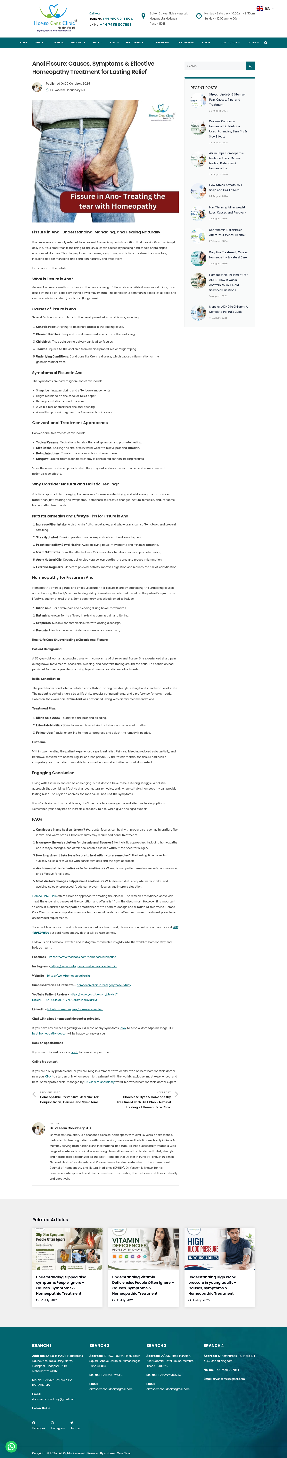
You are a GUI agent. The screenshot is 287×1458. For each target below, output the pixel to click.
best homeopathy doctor (49, 1033)
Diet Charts (134, 42)
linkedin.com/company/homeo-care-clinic (75, 1009)
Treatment (161, 42)
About (39, 42)
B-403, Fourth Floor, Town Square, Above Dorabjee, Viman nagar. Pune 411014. (114, 1361)
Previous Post (69, 1097)
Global (59, 42)
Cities (252, 42)
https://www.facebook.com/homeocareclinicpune (82, 957)
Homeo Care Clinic (44, 896)
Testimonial (185, 42)
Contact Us (229, 42)
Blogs (206, 42)
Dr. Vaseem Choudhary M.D (68, 90)
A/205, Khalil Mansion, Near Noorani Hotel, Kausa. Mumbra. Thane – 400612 (170, 1361)
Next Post (143, 1100)
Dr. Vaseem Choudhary (99, 1082)
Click (48, 1076)
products (78, 42)
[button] (11, 1447)
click (123, 1028)
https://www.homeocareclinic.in (68, 975)
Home (23, 42)
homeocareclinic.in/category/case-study (104, 985)
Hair (96, 42)
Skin (113, 42)
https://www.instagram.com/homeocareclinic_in (83, 966)
